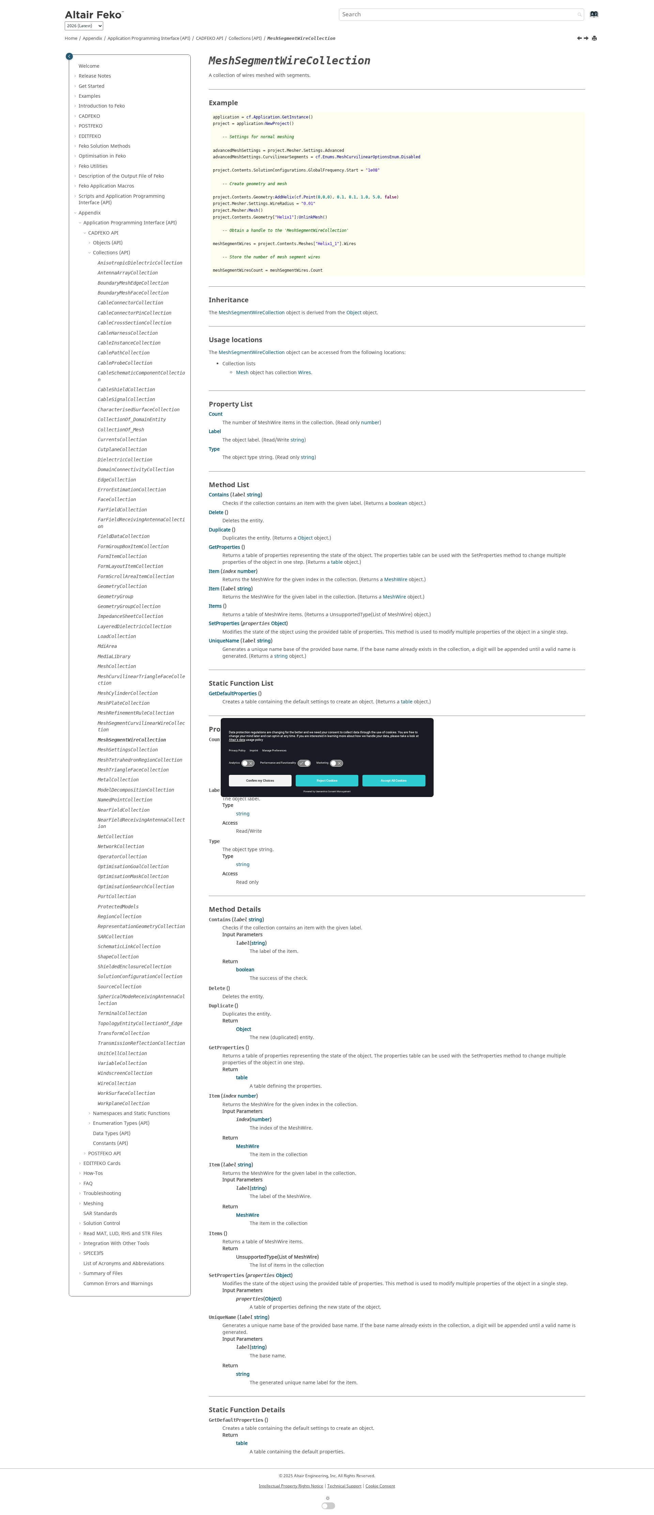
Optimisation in (102, 156)
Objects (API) (108, 242)
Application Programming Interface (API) (149, 38)
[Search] (578, 15)
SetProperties (224, 623)
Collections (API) (245, 38)
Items (215, 606)
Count (215, 414)
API (209, 38)
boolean (398, 503)
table (337, 562)
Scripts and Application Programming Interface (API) (122, 200)
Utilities (93, 166)
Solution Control (101, 1223)
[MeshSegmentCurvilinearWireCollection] (580, 39)
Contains (219, 494)
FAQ (88, 1183)
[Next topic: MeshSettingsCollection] (587, 39)
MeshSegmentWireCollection (252, 312)
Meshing (93, 1203)
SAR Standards (100, 1213)
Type (214, 449)
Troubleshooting (102, 1193)
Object (353, 312)
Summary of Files (103, 1273)
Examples (89, 96)
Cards (102, 1163)
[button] (76, 66)
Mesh (242, 372)
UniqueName (224, 640)
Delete (216, 512)
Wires (304, 372)
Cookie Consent (380, 1486)
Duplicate (220, 529)
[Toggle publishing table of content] (69, 56)
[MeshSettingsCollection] (587, 39)
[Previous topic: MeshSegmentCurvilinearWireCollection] (580, 39)
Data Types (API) (111, 1133)
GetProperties (224, 547)
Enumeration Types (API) (121, 1123)
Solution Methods (104, 146)
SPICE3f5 (93, 1253)
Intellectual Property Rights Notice (291, 1486)
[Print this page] (595, 38)
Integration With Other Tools (116, 1243)
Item (214, 571)
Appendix (92, 38)
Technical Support (344, 1486)
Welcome (89, 66)
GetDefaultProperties (233, 693)
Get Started (92, 86)
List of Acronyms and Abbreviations (123, 1263)
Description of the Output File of (121, 176)
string (297, 440)
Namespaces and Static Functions (131, 1113)
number (370, 422)
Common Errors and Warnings (118, 1283)
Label (215, 431)
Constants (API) (110, 1143)
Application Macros (106, 186)
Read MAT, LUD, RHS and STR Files (122, 1233)
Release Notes (95, 76)
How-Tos (93, 1173)
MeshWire (395, 579)
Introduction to (102, 106)
